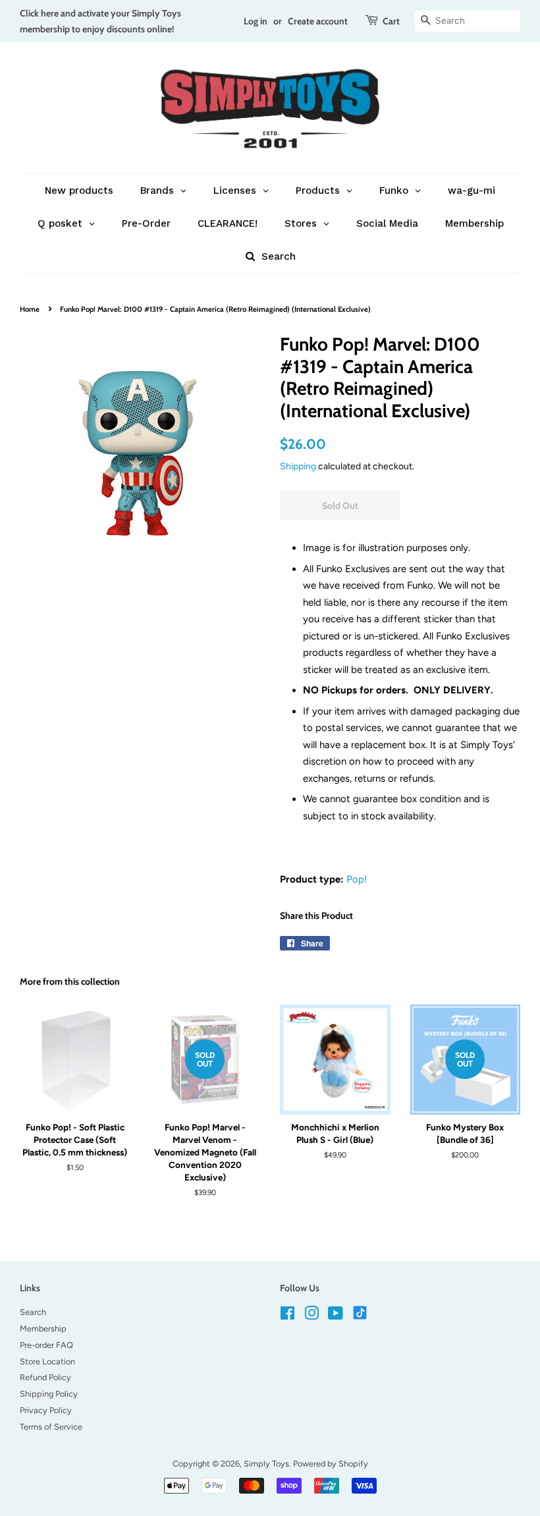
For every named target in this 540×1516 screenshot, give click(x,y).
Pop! (356, 879)
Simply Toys (266, 1464)
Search (33, 1312)
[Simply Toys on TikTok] (361, 1312)
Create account (318, 20)
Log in (255, 20)
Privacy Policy (46, 1410)
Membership (43, 1328)
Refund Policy (45, 1377)
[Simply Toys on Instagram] (311, 1316)
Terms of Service (51, 1427)
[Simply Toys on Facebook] (287, 1316)
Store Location (47, 1361)
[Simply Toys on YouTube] (335, 1316)
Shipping (298, 466)
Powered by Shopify (330, 1464)
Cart (391, 20)
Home (30, 309)
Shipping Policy (49, 1394)
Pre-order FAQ (46, 1345)
